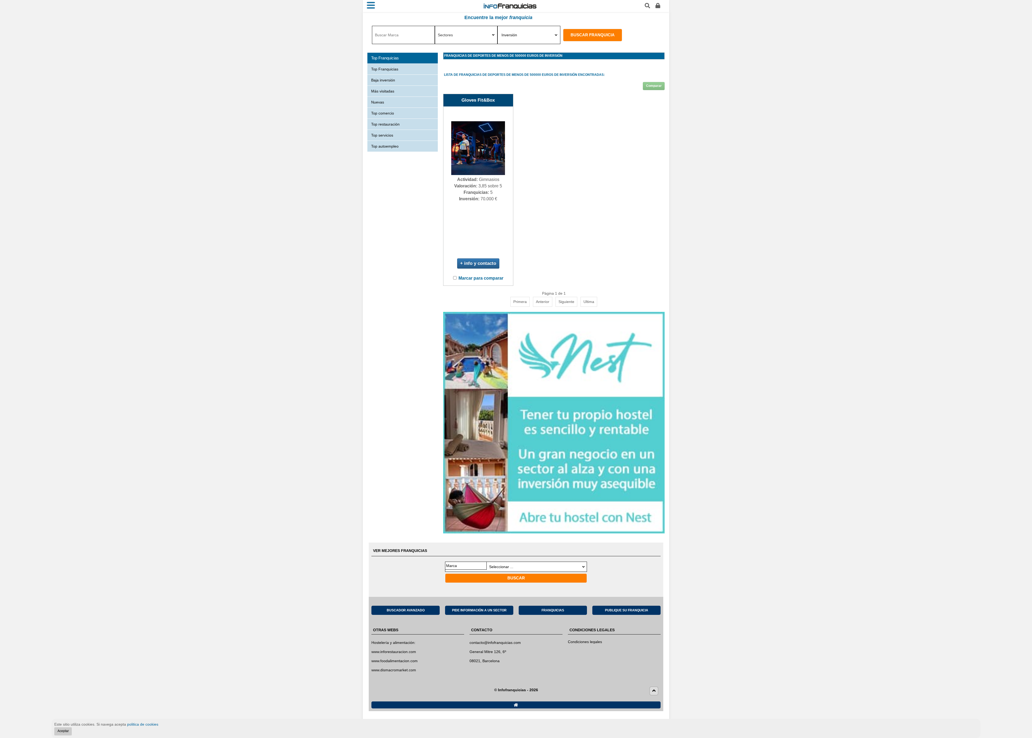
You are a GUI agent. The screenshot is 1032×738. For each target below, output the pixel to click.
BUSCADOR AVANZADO (406, 610)
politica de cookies (142, 724)
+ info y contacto (478, 263)
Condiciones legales (585, 642)
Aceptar (63, 731)
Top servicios (382, 135)
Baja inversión (383, 80)
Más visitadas (382, 91)
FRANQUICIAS (553, 610)
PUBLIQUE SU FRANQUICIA (626, 610)
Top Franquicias (384, 69)
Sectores (445, 35)
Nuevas (377, 102)
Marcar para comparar (480, 278)
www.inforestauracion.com (393, 652)
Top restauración (385, 124)
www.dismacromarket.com (393, 670)
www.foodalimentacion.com (394, 661)
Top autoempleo (385, 146)
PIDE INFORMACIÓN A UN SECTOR (479, 610)
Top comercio (382, 113)
